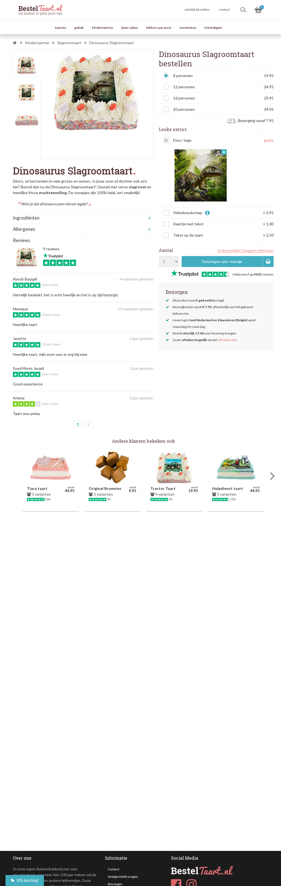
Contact (113, 869)
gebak (79, 27)
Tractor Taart (163, 488)
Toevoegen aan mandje (221, 261)
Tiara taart (37, 488)
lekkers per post (158, 27)
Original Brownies (105, 488)
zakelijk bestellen (197, 9)
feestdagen (213, 27)
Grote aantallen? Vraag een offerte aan (246, 250)
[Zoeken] (243, 9)
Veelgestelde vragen (123, 876)
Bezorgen (115, 884)
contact (224, 9)
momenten (187, 27)
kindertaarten (102, 27)
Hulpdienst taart (227, 488)
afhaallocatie (227, 340)
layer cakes (129, 27)
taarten (60, 27)
